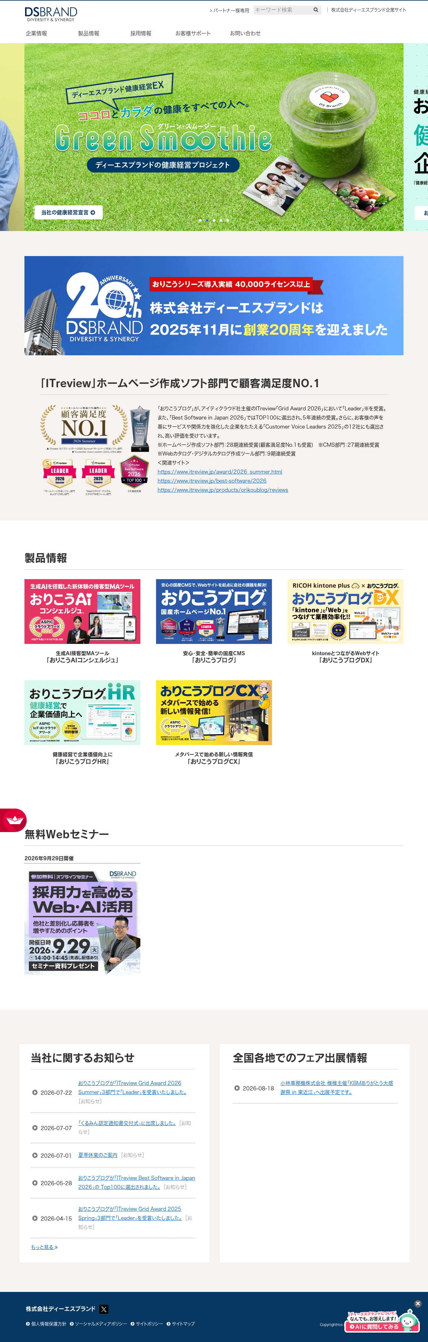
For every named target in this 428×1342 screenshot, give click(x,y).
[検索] (316, 10)
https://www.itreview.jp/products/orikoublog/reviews (223, 489)
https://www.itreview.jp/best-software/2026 (212, 480)
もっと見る (43, 1247)
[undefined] (31, 137)
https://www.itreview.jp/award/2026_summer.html (220, 471)
